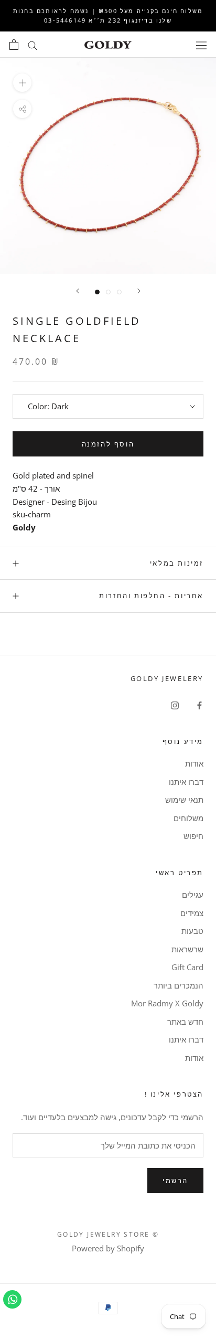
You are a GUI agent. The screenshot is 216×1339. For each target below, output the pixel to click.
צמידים (191, 913)
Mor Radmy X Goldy (167, 1003)
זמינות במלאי (176, 563)
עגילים (192, 894)
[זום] (22, 82)
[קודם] (139, 291)
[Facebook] (199, 704)
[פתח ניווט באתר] (201, 44)
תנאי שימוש (184, 799)
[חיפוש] (32, 44)
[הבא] (77, 291)
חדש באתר (185, 1021)
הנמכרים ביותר (178, 985)
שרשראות (187, 949)
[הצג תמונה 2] (108, 292)
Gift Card (187, 967)
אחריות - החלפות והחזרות (151, 595)
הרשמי (175, 1180)
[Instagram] (175, 704)
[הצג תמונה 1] (97, 292)
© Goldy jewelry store (108, 1234)
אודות (194, 763)
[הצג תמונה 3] (119, 292)
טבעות (192, 931)
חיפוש (193, 836)
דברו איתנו (186, 782)
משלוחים (188, 818)
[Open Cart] (13, 44)
